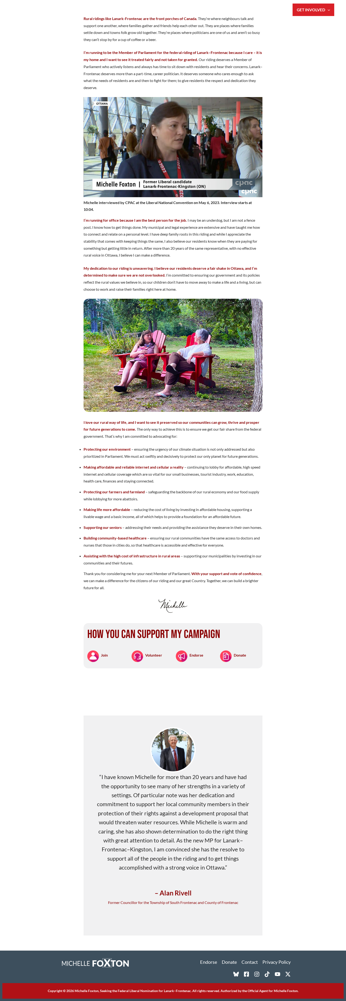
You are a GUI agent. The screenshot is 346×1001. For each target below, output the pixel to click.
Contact (249, 962)
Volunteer (153, 655)
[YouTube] (277, 974)
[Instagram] (257, 974)
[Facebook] (246, 974)
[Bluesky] (236, 974)
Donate (240, 655)
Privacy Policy (276, 962)
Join (104, 655)
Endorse (196, 655)
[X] (288, 974)
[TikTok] (267, 974)
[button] (327, 10)
